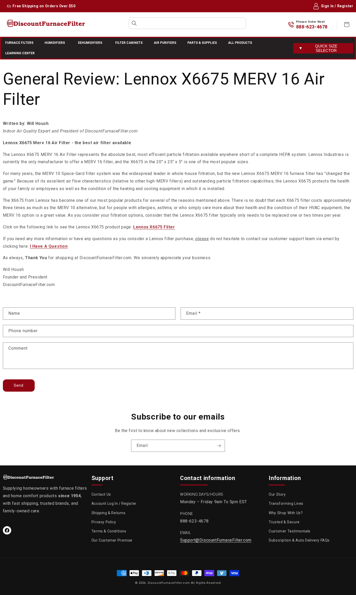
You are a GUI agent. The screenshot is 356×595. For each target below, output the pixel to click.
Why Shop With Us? (286, 513)
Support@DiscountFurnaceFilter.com (215, 540)
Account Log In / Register (114, 503)
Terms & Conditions (108, 531)
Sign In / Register (337, 6)
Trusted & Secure (284, 522)
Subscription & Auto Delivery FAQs (299, 540)
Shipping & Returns (108, 513)
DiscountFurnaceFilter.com (169, 583)
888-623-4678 (312, 26)
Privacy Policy (103, 522)
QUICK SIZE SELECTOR (318, 48)
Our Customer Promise (111, 540)
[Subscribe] (219, 446)
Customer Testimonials (289, 531)
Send (18, 385)
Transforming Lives (286, 503)
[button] (187, 23)
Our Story (277, 494)
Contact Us (101, 494)
